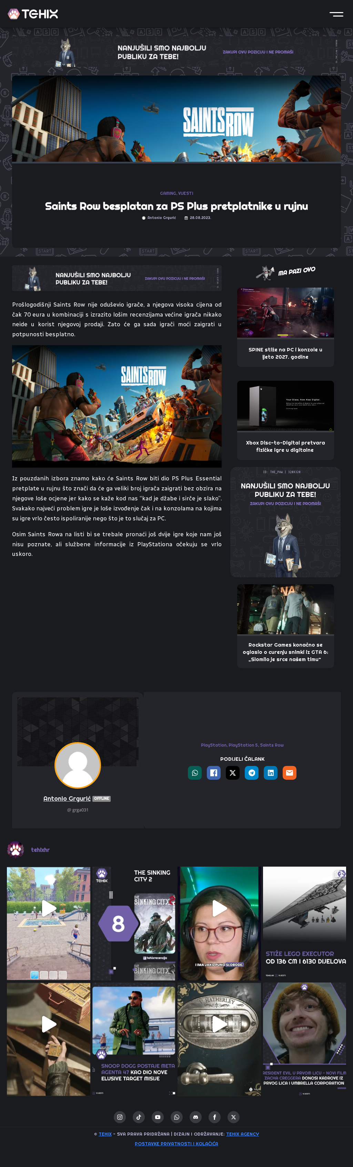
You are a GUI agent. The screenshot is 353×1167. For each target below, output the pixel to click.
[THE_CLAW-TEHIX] (176, 51)
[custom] (139, 1117)
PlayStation (213, 745)
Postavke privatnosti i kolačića (176, 1143)
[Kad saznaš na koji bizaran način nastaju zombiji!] (48, 1024)
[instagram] (120, 1117)
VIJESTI (185, 193)
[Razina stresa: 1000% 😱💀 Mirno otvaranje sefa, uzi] (219, 1024)
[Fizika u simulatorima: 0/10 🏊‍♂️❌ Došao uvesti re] (48, 908)
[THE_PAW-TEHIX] (285, 521)
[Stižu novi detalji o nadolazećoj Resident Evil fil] (304, 1024)
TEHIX (105, 1134)
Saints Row (272, 745)
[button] (336, 14)
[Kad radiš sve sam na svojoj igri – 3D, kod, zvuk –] (219, 908)
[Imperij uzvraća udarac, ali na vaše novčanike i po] (304, 908)
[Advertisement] (117, 616)
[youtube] (158, 1117)
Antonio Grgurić (76, 798)
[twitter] (234, 1117)
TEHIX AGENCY (242, 1134)
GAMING (168, 193)
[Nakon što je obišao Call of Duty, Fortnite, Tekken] (134, 1024)
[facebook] (215, 1117)
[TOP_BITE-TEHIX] (117, 277)
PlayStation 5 (243, 745)
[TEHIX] (33, 14)
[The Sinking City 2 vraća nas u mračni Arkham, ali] (134, 908)
